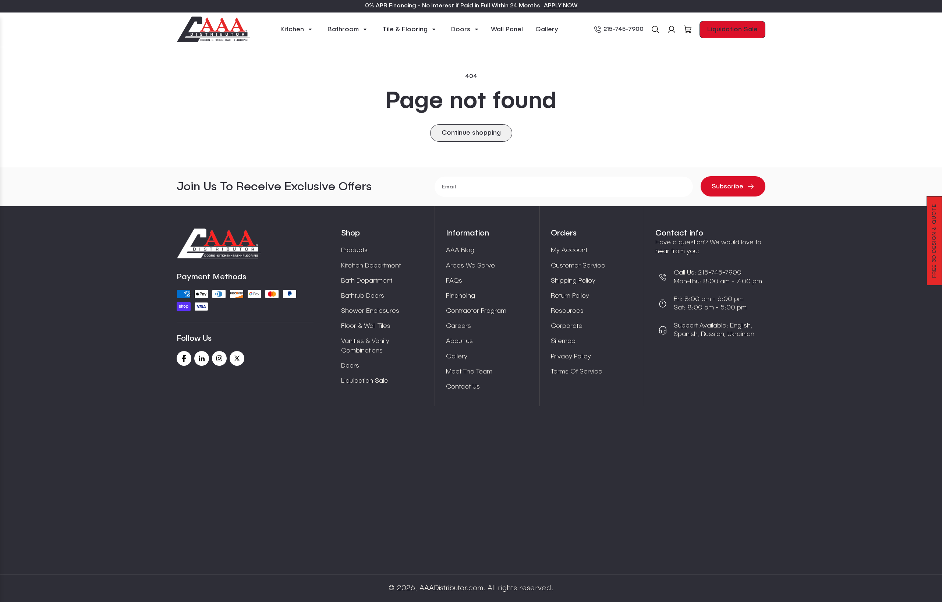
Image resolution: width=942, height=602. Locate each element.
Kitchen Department (371, 265)
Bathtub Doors (362, 296)
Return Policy (570, 296)
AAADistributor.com (451, 588)
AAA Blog (460, 250)
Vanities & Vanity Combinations (365, 346)
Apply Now (560, 6)
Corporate (566, 326)
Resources (567, 311)
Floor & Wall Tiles (365, 326)
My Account (569, 250)
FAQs (454, 280)
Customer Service (578, 265)
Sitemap (563, 341)
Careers (458, 326)
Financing (460, 296)
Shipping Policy (573, 280)
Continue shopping (471, 133)
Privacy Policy (571, 356)
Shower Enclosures (370, 311)
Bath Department (366, 280)
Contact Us (463, 386)
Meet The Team (469, 371)
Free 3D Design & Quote (934, 241)
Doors (350, 365)
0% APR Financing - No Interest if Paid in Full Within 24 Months (452, 6)
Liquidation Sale (732, 29)
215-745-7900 (623, 29)
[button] (296, 29)
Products (354, 250)
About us (459, 341)
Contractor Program (476, 311)
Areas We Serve (470, 265)
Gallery (456, 356)
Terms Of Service (576, 371)
